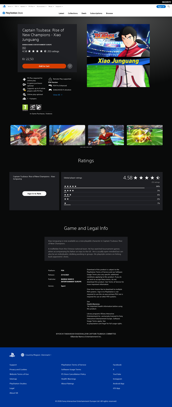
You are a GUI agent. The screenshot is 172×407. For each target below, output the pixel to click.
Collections (73, 13)
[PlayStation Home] (4, 6)
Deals (84, 13)
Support (58, 6)
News (50, 6)
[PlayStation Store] (13, 13)
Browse (109, 13)
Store (10, 6)
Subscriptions (96, 13)
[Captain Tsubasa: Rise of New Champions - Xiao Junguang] (28, 135)
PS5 (16, 6)
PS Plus (31, 6)
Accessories (41, 6)
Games (22, 6)
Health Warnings (93, 304)
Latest (61, 13)
